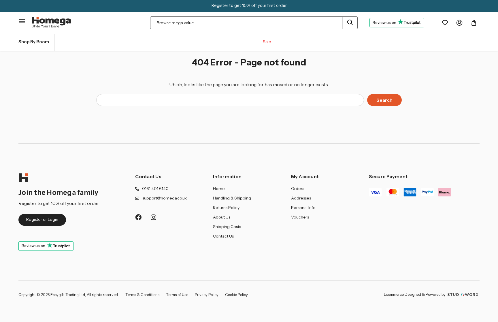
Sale (267, 41)
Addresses (301, 198)
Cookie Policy (236, 294)
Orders (297, 188)
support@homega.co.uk (164, 198)
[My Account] (459, 22)
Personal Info (303, 207)
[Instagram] (154, 217)
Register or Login (42, 219)
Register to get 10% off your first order (249, 5)
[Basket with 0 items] (473, 22)
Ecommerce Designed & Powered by (415, 294)
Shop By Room (33, 41)
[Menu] (22, 21)
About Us (221, 217)
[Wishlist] (445, 22)
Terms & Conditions (142, 294)
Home (219, 188)
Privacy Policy (206, 294)
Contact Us (148, 176)
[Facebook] (138, 217)
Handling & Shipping (232, 198)
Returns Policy (226, 207)
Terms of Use (177, 294)
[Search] (349, 23)
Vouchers (300, 217)
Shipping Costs (227, 226)
